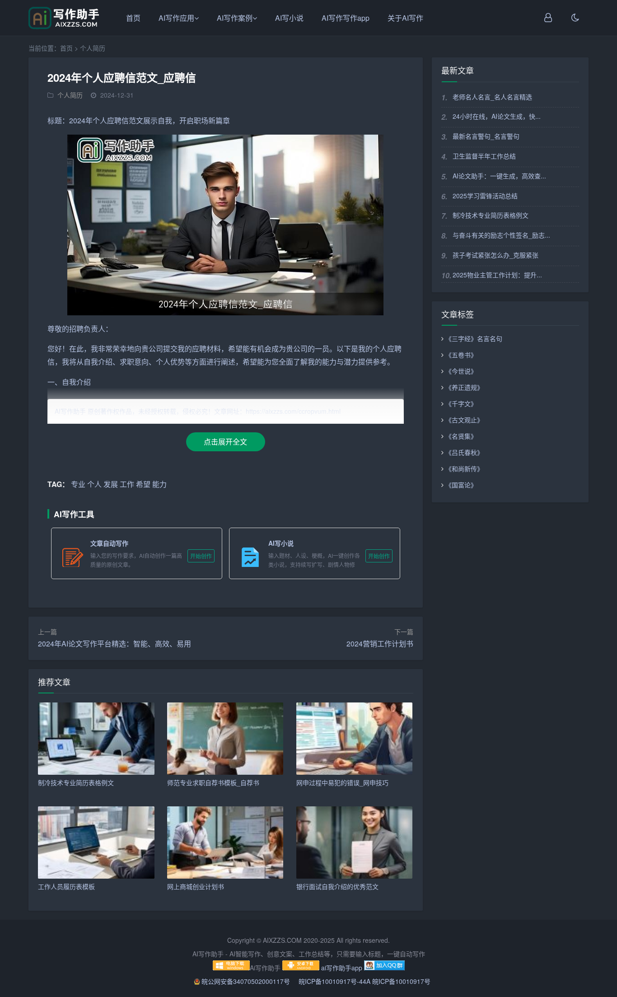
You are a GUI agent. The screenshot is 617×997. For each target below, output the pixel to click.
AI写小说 (289, 18)
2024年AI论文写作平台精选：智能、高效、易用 (114, 643)
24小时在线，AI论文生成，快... (497, 116)
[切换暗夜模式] (575, 18)
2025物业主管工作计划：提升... (497, 274)
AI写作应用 (176, 18)
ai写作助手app (341, 967)
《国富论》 (461, 484)
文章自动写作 (109, 543)
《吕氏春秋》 (464, 452)
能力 (329, 361)
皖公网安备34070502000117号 (246, 981)
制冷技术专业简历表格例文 (490, 215)
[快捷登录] (548, 18)
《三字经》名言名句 (473, 338)
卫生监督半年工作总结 (484, 155)
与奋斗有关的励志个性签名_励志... (501, 234)
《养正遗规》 (464, 387)
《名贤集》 (461, 435)
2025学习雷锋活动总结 (485, 195)
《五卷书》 (461, 354)
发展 (110, 484)
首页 (133, 18)
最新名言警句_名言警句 (486, 135)
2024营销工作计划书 (379, 643)
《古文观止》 (464, 419)
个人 (100, 120)
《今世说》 (461, 370)
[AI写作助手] (63, 26)
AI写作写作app (345, 18)
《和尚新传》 (464, 468)
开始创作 (201, 556)
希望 (235, 348)
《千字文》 (461, 403)
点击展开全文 (225, 441)
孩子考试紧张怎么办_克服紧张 (495, 254)
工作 (127, 484)
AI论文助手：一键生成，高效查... (499, 175)
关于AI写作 (405, 18)
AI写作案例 (234, 18)
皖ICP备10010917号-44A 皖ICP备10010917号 (364, 981)
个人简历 (92, 47)
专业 (78, 484)
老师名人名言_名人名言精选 (492, 96)
